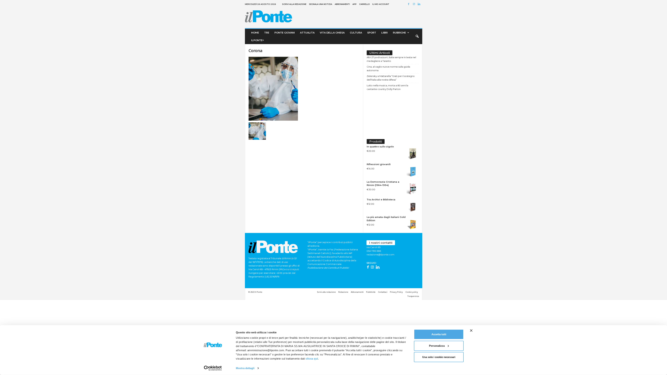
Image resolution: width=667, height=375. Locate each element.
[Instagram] (414, 4)
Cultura (356, 32)
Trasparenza (413, 296)
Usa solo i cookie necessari (438, 357)
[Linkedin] (420, 4)
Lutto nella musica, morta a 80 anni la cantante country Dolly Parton (387, 87)
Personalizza (437, 345)
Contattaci (382, 292)
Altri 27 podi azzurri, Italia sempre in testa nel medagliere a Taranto (391, 59)
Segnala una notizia (320, 4)
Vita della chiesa (332, 32)
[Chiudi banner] (471, 330)
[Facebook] (409, 4)
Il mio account (380, 4)
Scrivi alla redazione (294, 4)
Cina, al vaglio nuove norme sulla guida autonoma (388, 68)
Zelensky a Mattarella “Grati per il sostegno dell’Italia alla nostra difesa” (391, 78)
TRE (266, 32)
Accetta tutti (438, 334)
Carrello (364, 4)
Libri (384, 32)
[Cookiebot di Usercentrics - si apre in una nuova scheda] (213, 368)
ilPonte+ (257, 40)
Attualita (307, 32)
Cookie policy (411, 292)
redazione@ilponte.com (380, 254)
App (354, 4)
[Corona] (304, 89)
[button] (417, 36)
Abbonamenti (342, 4)
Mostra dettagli (245, 368)
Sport (371, 32)
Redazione (343, 292)
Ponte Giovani (284, 32)
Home (255, 32)
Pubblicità (370, 292)
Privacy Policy (396, 292)
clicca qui (312, 358)
